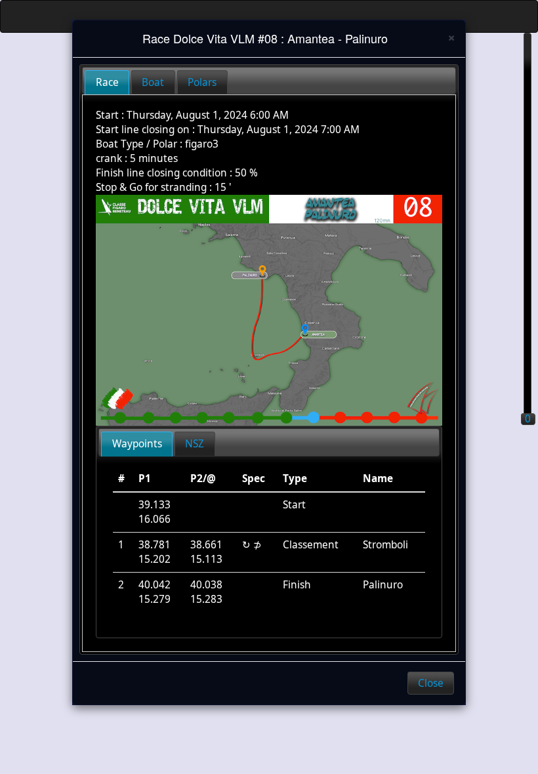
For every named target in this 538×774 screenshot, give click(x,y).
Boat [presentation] (153, 82)
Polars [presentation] (202, 82)
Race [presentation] (107, 82)
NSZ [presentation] (194, 444)
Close (431, 683)
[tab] (107, 82)
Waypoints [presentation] (137, 444)
